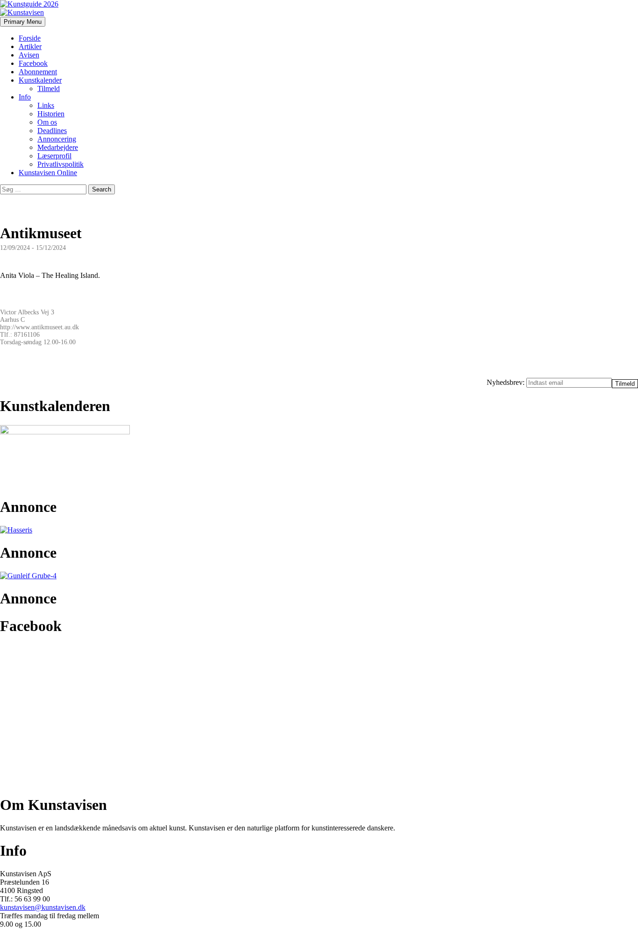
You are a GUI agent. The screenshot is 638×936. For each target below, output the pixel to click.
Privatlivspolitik (60, 164)
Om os (47, 122)
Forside (30, 38)
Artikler (30, 46)
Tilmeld (48, 88)
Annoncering (56, 139)
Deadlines (52, 131)
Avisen (29, 55)
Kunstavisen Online (48, 173)
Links (45, 105)
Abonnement (38, 72)
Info (25, 97)
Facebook (33, 63)
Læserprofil (54, 156)
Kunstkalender (40, 80)
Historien (50, 114)
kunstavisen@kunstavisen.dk (42, 907)
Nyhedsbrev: (506, 382)
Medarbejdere (57, 147)
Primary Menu (23, 21)
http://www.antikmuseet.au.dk (39, 327)
